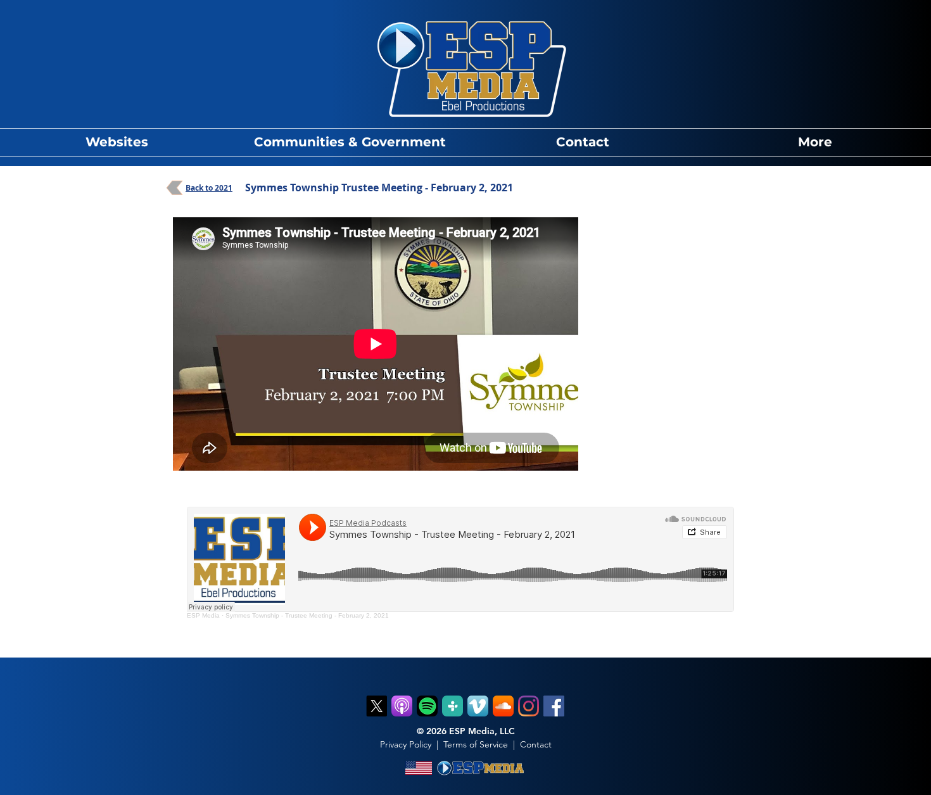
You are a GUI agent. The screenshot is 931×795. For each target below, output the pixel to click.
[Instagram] (528, 706)
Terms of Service (475, 744)
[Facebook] (553, 706)
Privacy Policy (405, 744)
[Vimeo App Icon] (477, 706)
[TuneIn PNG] (452, 706)
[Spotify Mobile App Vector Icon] (427, 706)
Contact (536, 744)
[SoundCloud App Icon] (503, 706)
